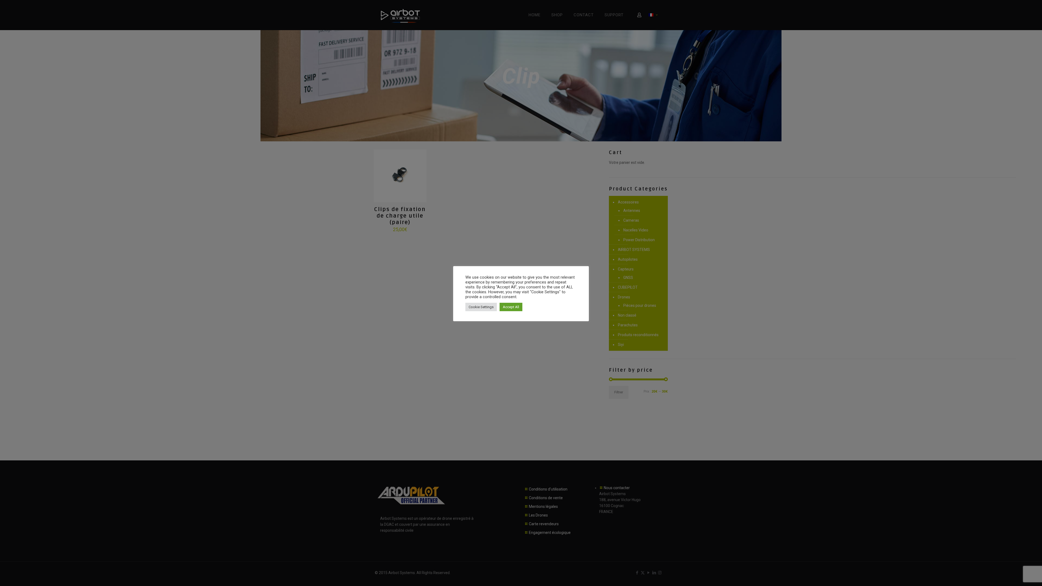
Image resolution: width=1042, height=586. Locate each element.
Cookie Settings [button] (481, 307)
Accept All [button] (511, 307)
